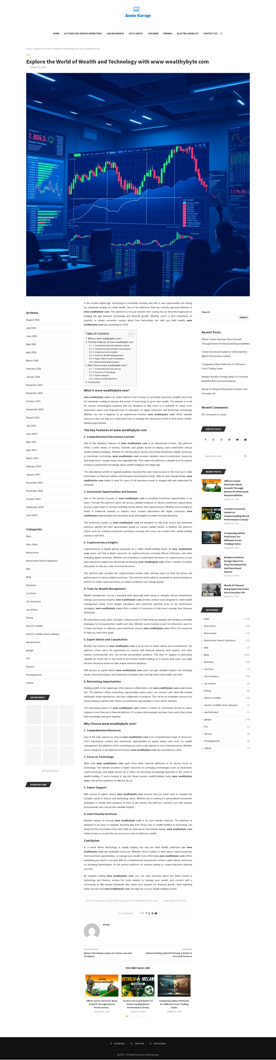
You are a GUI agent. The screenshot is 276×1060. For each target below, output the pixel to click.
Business (227, 662)
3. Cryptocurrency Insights (105, 352)
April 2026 (31, 352)
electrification (227, 712)
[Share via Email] (156, 913)
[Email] (245, 439)
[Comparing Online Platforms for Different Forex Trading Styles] (174, 985)
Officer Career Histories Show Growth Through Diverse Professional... (101, 1004)
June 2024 (31, 515)
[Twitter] (214, 439)
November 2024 (34, 490)
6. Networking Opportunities (106, 362)
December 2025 (34, 385)
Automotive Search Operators (83, 33)
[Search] (221, 33)
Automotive (227, 633)
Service (227, 733)
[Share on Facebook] (146, 913)
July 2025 (31, 425)
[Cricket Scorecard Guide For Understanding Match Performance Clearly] (138, 985)
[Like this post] (143, 913)
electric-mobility (227, 698)
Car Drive (153, 33)
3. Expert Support (101, 375)
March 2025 (32, 458)
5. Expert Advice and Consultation (108, 358)
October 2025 (33, 401)
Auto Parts (136, 33)
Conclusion (94, 382)
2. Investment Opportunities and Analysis (112, 349)
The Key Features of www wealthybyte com (110, 342)
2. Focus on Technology (104, 372)
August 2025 (32, 417)
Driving (167, 33)
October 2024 (33, 499)
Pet (227, 726)
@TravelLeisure (50, 770)
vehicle (227, 748)
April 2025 (31, 450)
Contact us (210, 33)
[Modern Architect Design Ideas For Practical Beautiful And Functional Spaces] (211, 562)
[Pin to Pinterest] (152, 913)
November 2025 (34, 393)
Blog (227, 654)
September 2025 (34, 409)
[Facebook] (206, 439)
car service (227, 683)
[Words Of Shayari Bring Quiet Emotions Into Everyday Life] (211, 589)
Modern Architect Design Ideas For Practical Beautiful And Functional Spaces (235, 564)
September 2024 (34, 507)
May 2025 (31, 442)
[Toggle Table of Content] (129, 334)
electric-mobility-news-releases (227, 705)
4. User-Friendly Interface (105, 379)
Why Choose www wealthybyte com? (107, 365)
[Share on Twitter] (149, 913)
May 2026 (31, 344)
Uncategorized (227, 741)
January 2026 (33, 376)
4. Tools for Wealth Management (108, 355)
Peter (106, 924)
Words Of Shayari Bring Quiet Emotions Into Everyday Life (236, 589)
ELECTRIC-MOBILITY (188, 33)
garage (227, 719)
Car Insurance (115, 33)
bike (227, 647)
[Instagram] (222, 439)
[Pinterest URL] (33, 714)
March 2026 (32, 360)
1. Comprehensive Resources (107, 369)
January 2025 (33, 474)
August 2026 (32, 319)
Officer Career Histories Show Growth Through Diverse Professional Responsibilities (236, 488)
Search (206, 312)
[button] (89, 995)
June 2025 (31, 433)
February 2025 (33, 466)
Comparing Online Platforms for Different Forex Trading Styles (174, 1004)
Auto (227, 618)
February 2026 (33, 368)
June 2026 (31, 336)
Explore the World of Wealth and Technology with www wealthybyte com (122, 901)
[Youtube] (238, 439)
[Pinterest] (230, 439)
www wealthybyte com (174, 901)
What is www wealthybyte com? (104, 338)
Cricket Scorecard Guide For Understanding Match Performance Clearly (138, 1004)
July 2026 (31, 328)
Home (56, 33)
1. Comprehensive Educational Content (111, 345)
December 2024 (34, 482)
